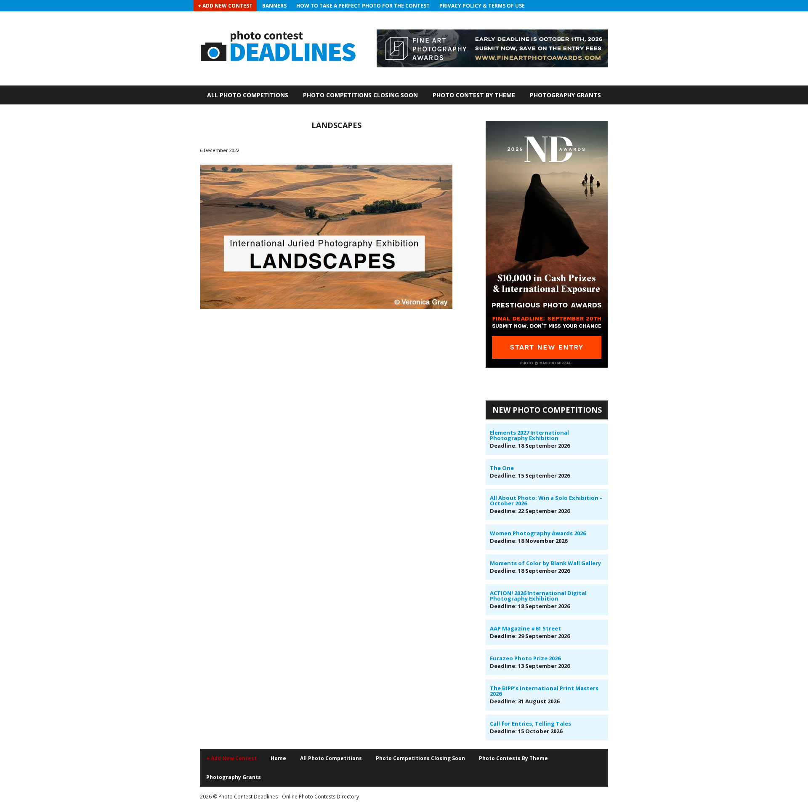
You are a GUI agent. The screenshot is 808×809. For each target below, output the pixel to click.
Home (278, 758)
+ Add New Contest (225, 5)
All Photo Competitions (247, 95)
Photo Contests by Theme (513, 758)
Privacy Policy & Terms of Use (482, 5)
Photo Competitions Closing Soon (360, 95)
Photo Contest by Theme (474, 95)
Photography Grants (565, 95)
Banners (274, 5)
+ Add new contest (231, 758)
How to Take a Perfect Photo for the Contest (363, 5)
